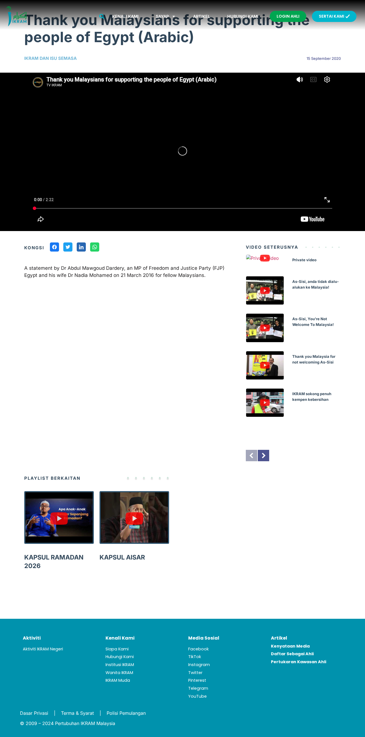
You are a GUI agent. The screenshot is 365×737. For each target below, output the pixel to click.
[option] (293, 340)
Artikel (279, 638)
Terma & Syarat (77, 713)
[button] (101, 16)
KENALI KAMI (125, 16)
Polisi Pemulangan (126, 713)
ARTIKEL (201, 16)
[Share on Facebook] (54, 247)
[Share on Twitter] (67, 247)
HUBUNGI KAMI (242, 16)
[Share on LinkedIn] (81, 247)
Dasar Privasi (34, 713)
